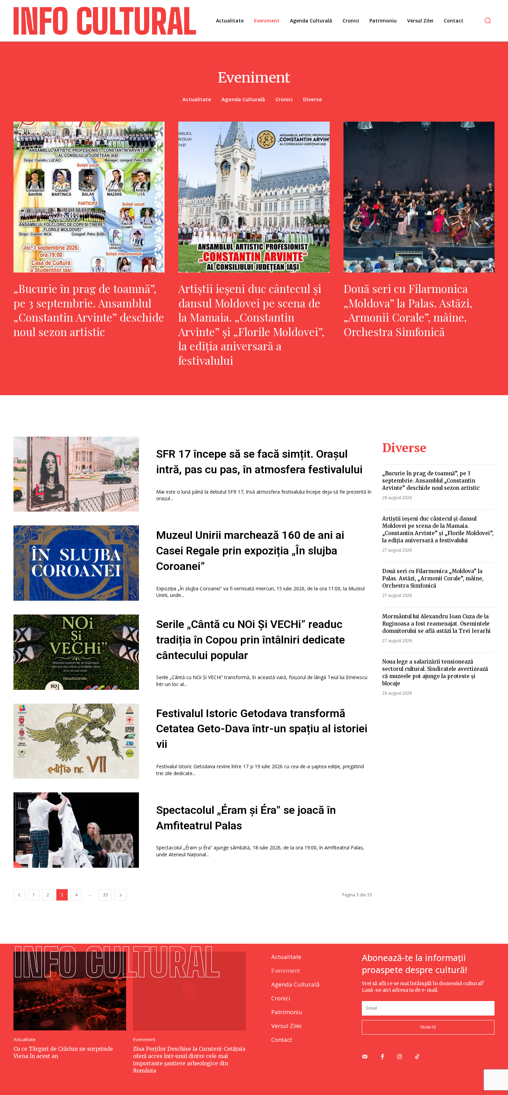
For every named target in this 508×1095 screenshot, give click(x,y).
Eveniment (144, 1039)
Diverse (312, 99)
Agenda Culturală (243, 99)
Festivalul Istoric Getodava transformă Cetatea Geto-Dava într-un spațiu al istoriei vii (261, 729)
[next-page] (120, 895)
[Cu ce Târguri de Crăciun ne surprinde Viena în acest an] (69, 991)
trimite (428, 1027)
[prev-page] (19, 895)
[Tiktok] (417, 1057)
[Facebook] (382, 1057)
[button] (488, 20)
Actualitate (196, 99)
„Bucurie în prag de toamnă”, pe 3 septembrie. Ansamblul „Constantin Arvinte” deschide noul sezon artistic (88, 310)
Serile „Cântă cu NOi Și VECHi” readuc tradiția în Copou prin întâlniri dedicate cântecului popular (250, 640)
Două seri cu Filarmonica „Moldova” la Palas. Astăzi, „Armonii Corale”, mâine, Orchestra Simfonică (408, 310)
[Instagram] (400, 1057)
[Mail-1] (365, 1057)
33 (105, 895)
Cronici (284, 99)
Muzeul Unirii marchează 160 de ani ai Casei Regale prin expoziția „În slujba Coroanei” (250, 551)
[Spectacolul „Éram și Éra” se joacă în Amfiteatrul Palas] (76, 830)
